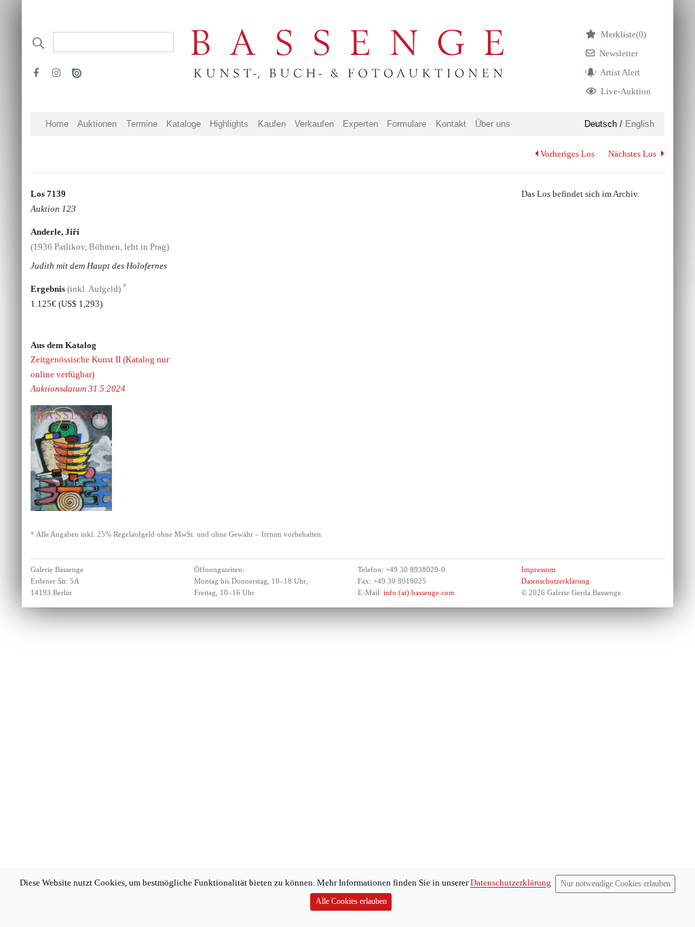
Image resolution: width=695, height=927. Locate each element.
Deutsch (600, 124)
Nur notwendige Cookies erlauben (616, 883)
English (639, 124)
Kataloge (183, 124)
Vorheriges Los (567, 154)
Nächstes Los (633, 154)
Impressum (538, 569)
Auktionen (97, 124)
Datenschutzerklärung (555, 581)
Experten (360, 124)
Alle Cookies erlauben (351, 901)
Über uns (492, 124)
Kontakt (451, 124)
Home (57, 124)
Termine (141, 124)
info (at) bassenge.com (418, 593)
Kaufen (272, 124)
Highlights (229, 124)
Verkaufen (314, 124)
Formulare (406, 124)
